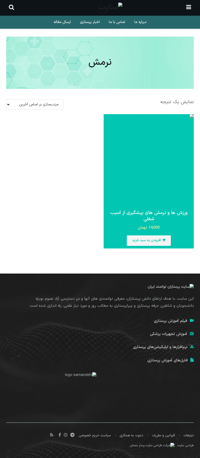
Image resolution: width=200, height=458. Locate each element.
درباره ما (140, 22)
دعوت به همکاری (131, 435)
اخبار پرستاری (90, 22)
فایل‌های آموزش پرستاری (167, 360)
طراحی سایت (185, 445)
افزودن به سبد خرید (146, 240)
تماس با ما (117, 22)
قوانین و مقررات (163, 435)
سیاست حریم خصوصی (95, 435)
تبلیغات (188, 435)
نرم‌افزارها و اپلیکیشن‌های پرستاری (160, 347)
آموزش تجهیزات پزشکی (168, 334)
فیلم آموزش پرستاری (170, 321)
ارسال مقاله (62, 22)
